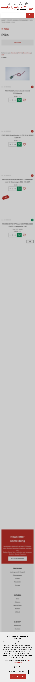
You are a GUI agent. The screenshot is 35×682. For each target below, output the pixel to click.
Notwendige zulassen (17, 672)
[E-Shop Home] (13, 9)
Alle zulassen (17, 676)
